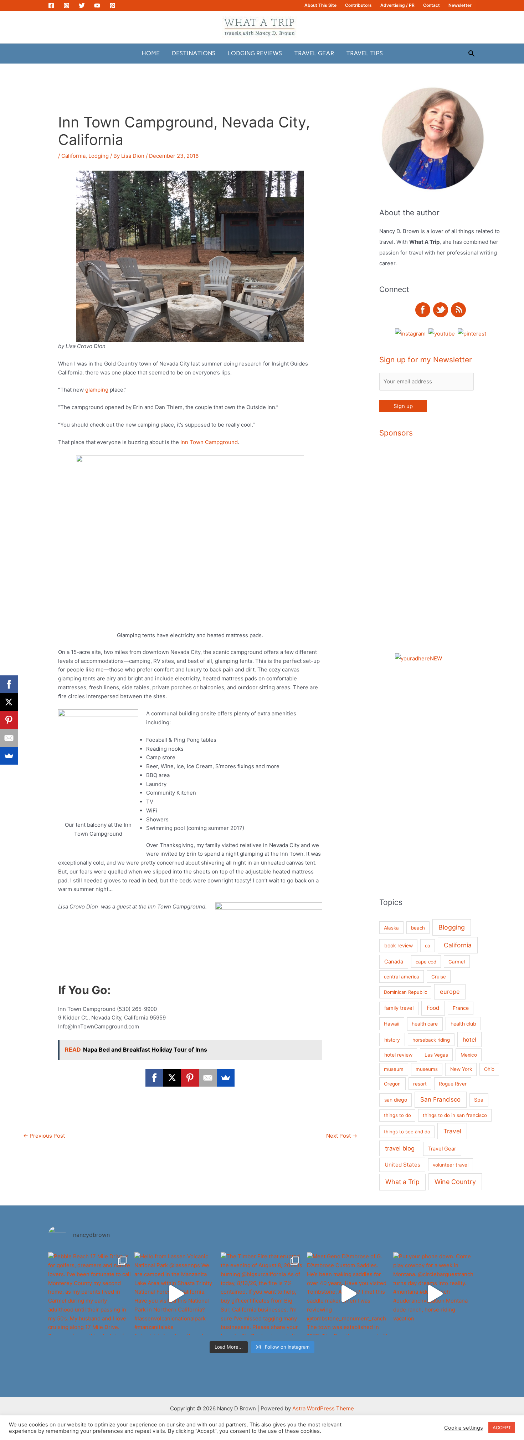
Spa (478, 1100)
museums (427, 1069)
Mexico (469, 1055)
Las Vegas (436, 1055)
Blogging (451, 927)
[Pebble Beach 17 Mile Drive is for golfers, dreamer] (89, 1293)
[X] (172, 1078)
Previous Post (44, 1135)
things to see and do (407, 1131)
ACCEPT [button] (502, 1427)
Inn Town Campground (209, 442)
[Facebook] (51, 5)
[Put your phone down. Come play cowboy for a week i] (434, 1293)
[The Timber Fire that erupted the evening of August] (262, 1293)
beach (418, 928)
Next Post (341, 1135)
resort (420, 1084)
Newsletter (460, 5)
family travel (398, 1008)
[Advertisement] (464, 553)
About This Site (320, 5)
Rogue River (453, 1084)
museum (394, 1069)
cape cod (426, 962)
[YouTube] (97, 5)
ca (427, 945)
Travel (452, 1131)
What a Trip (402, 1181)
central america (401, 977)
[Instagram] (66, 5)
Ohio (489, 1069)
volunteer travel (450, 1165)
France (461, 1008)
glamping (96, 389)
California (73, 155)
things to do (397, 1115)
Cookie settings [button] (463, 1428)
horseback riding (431, 1040)
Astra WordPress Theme (323, 1408)
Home (151, 53)
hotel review (398, 1055)
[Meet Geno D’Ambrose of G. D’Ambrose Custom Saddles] (348, 1293)
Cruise (438, 977)
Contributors (358, 5)
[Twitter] (82, 5)
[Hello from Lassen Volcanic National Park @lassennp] (175, 1293)
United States (402, 1164)
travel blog (400, 1148)
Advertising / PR (397, 5)
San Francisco (440, 1099)
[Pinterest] (112, 5)
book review (398, 945)
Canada (393, 961)
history (392, 1040)
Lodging (98, 155)
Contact (431, 5)
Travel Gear (314, 53)
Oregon (392, 1084)
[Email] (208, 1078)
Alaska (391, 928)
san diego (395, 1100)
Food (433, 1008)
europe (450, 991)
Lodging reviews (254, 53)
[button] (471, 53)
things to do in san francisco (455, 1115)
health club (463, 1024)
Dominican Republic (405, 992)
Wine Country (455, 1181)
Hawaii (391, 1024)
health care (425, 1024)
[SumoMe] (226, 1078)
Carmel (456, 962)
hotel (469, 1039)
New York (461, 1069)
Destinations (193, 53)
